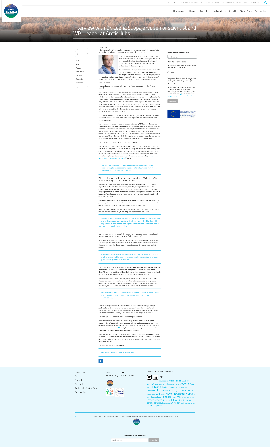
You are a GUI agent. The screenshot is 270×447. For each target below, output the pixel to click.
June (77, 64)
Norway (190, 393)
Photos (174, 397)
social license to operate (109, 328)
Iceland (166, 390)
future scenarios (184, 387)
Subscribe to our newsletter (178, 52)
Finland (156, 387)
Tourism (183, 403)
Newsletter (179, 393)
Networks (218, 11)
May (77, 60)
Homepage (178, 11)
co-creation (159, 384)
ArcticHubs (184, 3)
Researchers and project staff (234, 3)
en (174, 3)
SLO (161, 403)
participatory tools (154, 397)
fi (168, 3)
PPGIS (179, 397)
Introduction (196, 3)
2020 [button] (76, 87)
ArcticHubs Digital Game (240, 11)
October (79, 75)
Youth (160, 406)
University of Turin (190, 403)
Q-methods (185, 397)
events (185, 383)
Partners (166, 396)
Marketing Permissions (176, 62)
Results (182, 400)
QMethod (192, 397)
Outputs (204, 11)
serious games (153, 403)
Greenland (151, 391)
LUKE (158, 394)
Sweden (176, 403)
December (79, 82)
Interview (186, 390)
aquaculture (163, 381)
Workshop (152, 405)
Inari (171, 391)
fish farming (167, 387)
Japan (148, 394)
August (78, 68)
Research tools (170, 400)
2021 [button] (76, 56)
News (192, 11)
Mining (163, 394)
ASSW (183, 381)
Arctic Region (175, 380)
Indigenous (177, 391)
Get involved (255, 3)
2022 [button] (76, 54)
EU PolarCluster (177, 384)
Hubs (159, 390)
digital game (168, 384)
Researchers (154, 400)
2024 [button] (76, 49)
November (80, 79)
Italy (192, 391)
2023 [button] (76, 51)
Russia (188, 400)
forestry (175, 387)
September (80, 71)
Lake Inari (152, 394)
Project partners (212, 3)
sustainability (167, 403)
